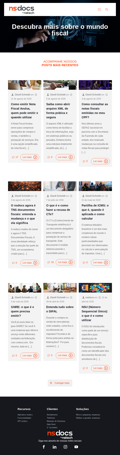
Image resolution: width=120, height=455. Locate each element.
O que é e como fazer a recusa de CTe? (58, 210)
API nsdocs (23, 421)
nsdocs (89, 297)
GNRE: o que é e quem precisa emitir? (22, 311)
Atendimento (52, 415)
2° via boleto (52, 427)
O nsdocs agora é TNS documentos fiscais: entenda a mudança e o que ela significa (23, 214)
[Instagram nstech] (65, 447)
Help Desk (51, 424)
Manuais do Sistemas (56, 421)
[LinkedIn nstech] (54, 447)
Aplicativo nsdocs (25, 415)
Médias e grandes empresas (88, 418)
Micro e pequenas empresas (88, 415)
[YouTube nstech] (76, 447)
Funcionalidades (24, 418)
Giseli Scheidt (22, 94)
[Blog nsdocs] (21, 9)
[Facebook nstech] (44, 447)
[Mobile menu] (99, 9)
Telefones (51, 418)
